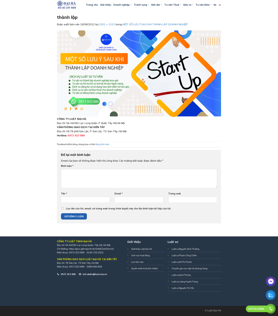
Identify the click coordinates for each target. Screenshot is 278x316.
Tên (64, 193)
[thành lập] (139, 73)
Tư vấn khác (203, 4)
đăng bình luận (102, 144)
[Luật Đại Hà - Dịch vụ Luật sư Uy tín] (69, 5)
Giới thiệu (105, 4)
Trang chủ (92, 4)
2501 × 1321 (107, 24)
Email (119, 193)
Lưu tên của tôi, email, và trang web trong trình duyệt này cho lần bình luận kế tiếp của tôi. (118, 208)
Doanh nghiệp (121, 4)
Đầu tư (187, 4)
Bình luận (67, 166)
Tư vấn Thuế (171, 4)
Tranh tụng (140, 4)
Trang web (174, 193)
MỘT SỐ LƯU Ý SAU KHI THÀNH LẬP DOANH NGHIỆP (155, 24)
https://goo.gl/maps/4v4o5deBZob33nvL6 (91, 248)
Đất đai (155, 4)
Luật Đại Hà (214, 310)
